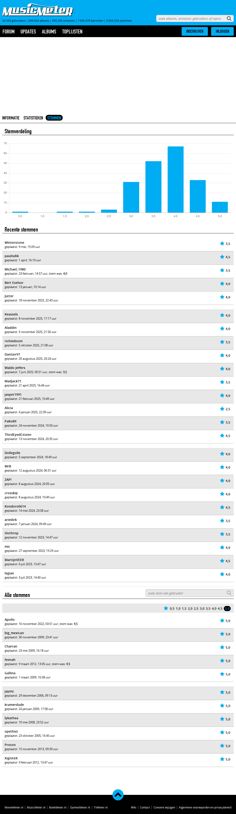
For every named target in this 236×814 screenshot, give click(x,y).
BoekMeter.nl (57, 807)
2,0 (190, 608)
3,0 (202, 608)
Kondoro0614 (15, 506)
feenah (10, 659)
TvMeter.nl (101, 807)
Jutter (9, 296)
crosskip (11, 493)
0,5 (172, 608)
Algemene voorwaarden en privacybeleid (205, 807)
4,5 (220, 608)
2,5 (196, 608)
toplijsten (72, 31)
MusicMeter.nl (36, 807)
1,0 (178, 608)
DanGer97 (12, 354)
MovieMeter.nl (14, 807)
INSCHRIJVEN (194, 31)
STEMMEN (54, 118)
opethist (11, 731)
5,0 (227, 608)
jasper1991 (13, 394)
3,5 (208, 608)
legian (9, 573)
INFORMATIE (10, 118)
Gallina (10, 673)
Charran (11, 646)
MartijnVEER (14, 560)
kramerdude (14, 704)
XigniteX (11, 758)
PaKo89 (10, 421)
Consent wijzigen (164, 807)
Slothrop (11, 533)
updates (28, 31)
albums (49, 31)
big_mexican (14, 633)
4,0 (214, 608)
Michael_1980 (15, 269)
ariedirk (11, 519)
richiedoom (14, 341)
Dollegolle (12, 453)
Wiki (133, 807)
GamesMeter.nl (80, 807)
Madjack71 (13, 381)
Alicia (9, 408)
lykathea (11, 718)
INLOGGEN (222, 31)
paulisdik (12, 256)
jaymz (9, 691)
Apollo (10, 619)
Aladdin (11, 327)
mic (7, 546)
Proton (10, 745)
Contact (145, 807)
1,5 (184, 608)
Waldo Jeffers (15, 367)
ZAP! (8, 479)
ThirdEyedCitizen (18, 434)
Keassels (11, 314)
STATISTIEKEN (33, 118)
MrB (8, 466)
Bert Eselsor (14, 282)
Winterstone (14, 242)
